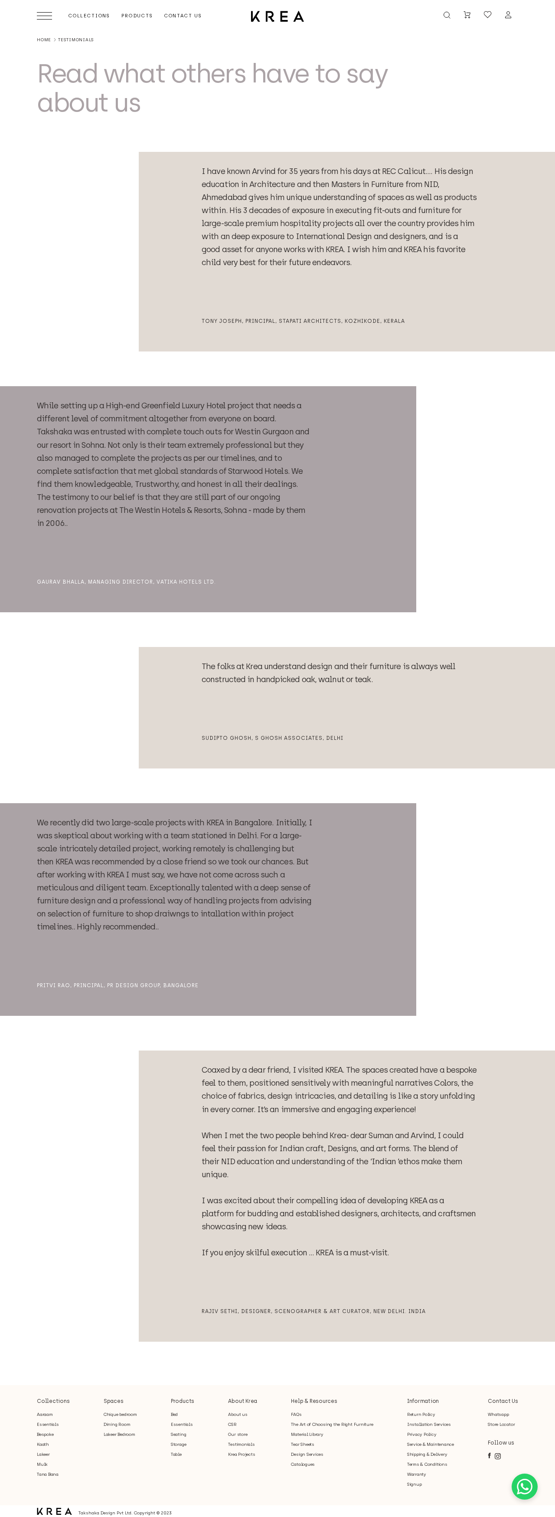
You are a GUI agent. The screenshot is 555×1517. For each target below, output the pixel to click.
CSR (232, 1424)
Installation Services (429, 1424)
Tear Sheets (302, 1444)
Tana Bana (48, 1474)
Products (182, 1401)
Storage (178, 1444)
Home (44, 40)
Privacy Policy (422, 1434)
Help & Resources (314, 1401)
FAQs (296, 1414)
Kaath (43, 1444)
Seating (178, 1434)
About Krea (242, 1401)
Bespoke (45, 1434)
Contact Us (503, 1401)
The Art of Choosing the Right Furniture (332, 1424)
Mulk (42, 1464)
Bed (174, 1414)
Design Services (307, 1454)
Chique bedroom (120, 1414)
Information (423, 1401)
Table (176, 1454)
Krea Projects (241, 1454)
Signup (414, 1484)
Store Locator (501, 1424)
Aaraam (45, 1414)
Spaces (114, 1401)
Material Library (307, 1434)
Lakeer (43, 1454)
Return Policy (421, 1414)
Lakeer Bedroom (119, 1434)
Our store (237, 1434)
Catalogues (303, 1464)
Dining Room (117, 1424)
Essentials (48, 1424)
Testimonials (241, 1444)
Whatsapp (498, 1414)
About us (237, 1414)
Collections (53, 1401)
